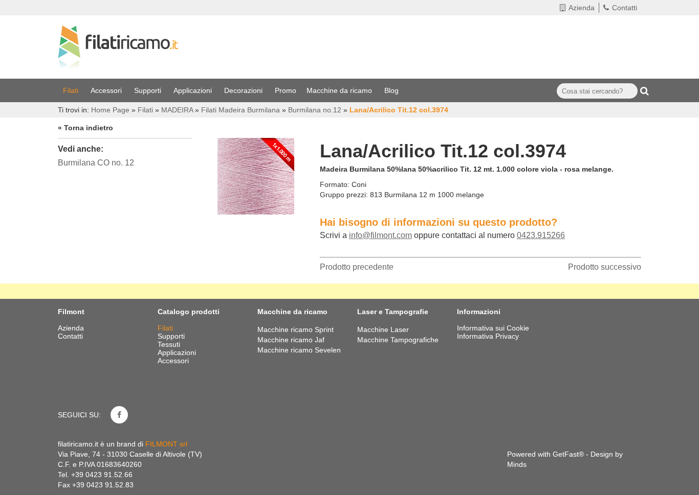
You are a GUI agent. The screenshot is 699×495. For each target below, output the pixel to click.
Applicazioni (193, 90)
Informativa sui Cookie (493, 328)
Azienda (582, 8)
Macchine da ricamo (340, 90)
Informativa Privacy (488, 336)
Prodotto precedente (357, 267)
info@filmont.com (380, 235)
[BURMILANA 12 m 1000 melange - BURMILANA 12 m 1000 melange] (255, 174)
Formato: (335, 184)
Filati (71, 90)
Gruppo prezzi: (344, 195)
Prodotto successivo (604, 267)
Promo (285, 90)
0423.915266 (541, 235)
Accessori (107, 90)
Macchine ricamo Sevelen (299, 350)
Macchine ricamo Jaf (290, 340)
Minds (517, 464)
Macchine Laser (383, 329)
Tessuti (170, 344)
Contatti (624, 8)
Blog (392, 90)
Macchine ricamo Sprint (295, 329)
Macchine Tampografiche (398, 340)
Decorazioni (244, 90)
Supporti (148, 90)
